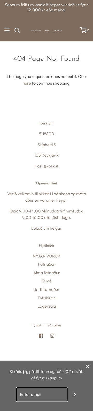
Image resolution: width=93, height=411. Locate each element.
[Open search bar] (19, 30)
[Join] (75, 394)
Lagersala (46, 306)
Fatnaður (46, 264)
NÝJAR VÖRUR (46, 255)
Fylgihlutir (46, 297)
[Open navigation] (7, 30)
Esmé (47, 280)
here (26, 83)
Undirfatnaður (46, 289)
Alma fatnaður (46, 272)
